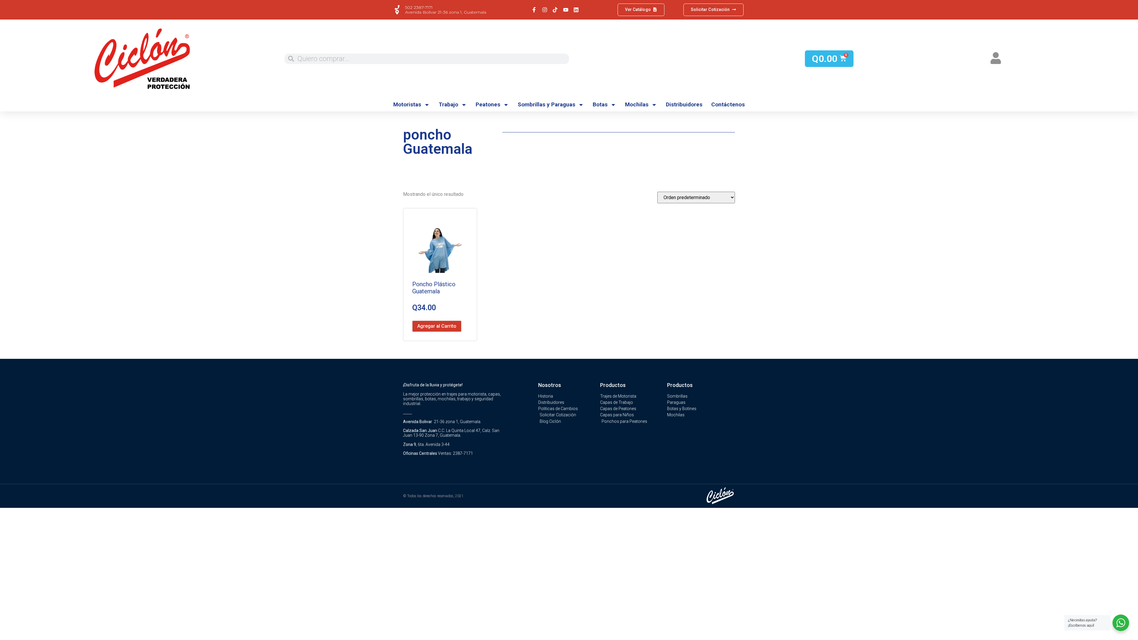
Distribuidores (684, 104)
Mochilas (636, 104)
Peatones (488, 104)
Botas (600, 104)
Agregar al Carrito (436, 326)
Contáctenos (728, 104)
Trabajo (448, 104)
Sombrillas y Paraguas (546, 104)
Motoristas (407, 104)
